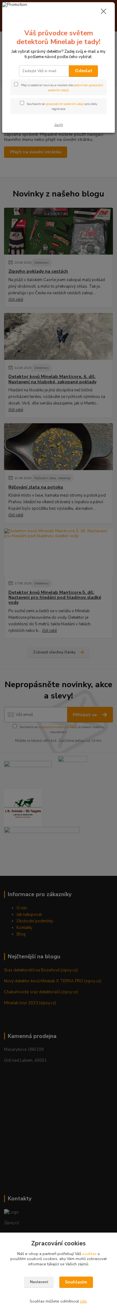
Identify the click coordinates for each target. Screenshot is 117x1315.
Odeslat (83, 71)
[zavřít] (104, 11)
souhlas (89, 1253)
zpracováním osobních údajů (64, 104)
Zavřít (58, 124)
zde (83, 1301)
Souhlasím (76, 1282)
